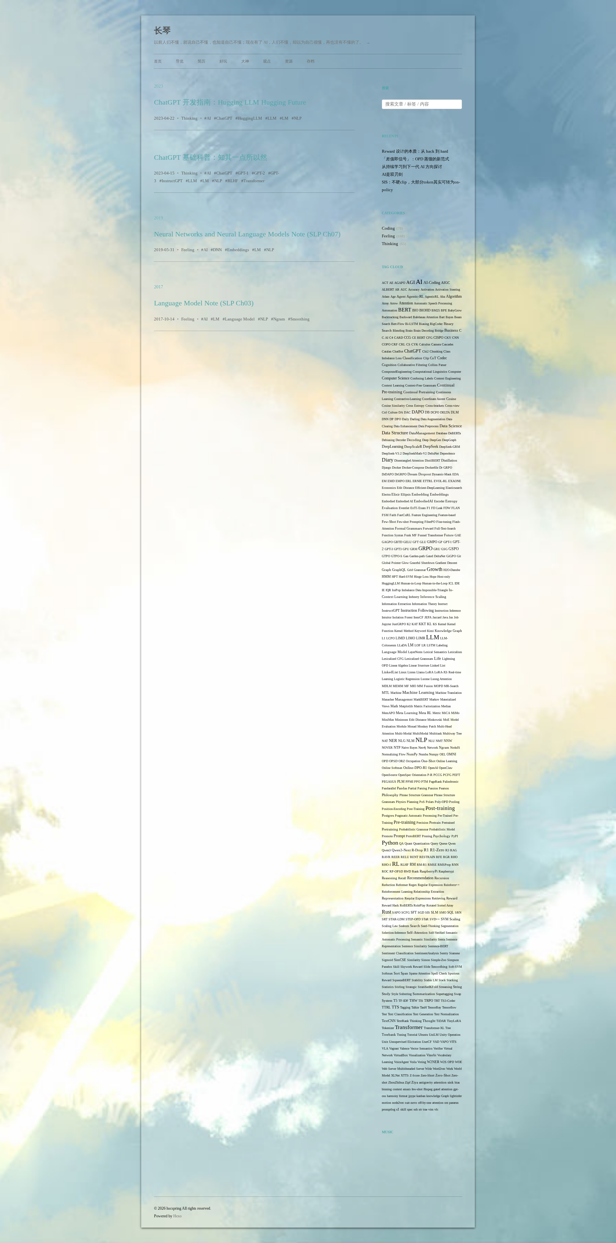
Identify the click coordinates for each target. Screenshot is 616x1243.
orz (446, 1102)
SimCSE (400, 960)
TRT (437, 1000)
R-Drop (417, 850)
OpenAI (433, 768)
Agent (401, 296)
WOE (458, 1062)
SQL (450, 912)
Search (415, 926)
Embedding (420, 494)
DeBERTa (454, 433)
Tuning (401, 1034)
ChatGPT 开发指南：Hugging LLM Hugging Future (230, 102)
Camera (436, 344)
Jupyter (386, 624)
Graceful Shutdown (422, 563)
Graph (386, 570)
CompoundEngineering (397, 371)
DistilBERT (432, 460)
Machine (395, 692)
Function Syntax (392, 535)
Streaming (445, 987)
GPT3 (398, 549)
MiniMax (388, 719)
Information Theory (424, 604)
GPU (406, 549)
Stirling (400, 987)
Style (394, 994)
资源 (289, 61)
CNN (455, 337)
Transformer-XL (434, 1028)
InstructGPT (172, 180)
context (397, 1089)
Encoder (439, 501)
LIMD (400, 638)
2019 (158, 218)
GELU (407, 542)
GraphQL (399, 570)
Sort (397, 973)
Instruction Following (417, 611)
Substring (405, 994)
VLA (385, 1048)
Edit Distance (405, 488)
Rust (386, 912)
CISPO (438, 337)
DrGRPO (400, 474)
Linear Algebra (398, 665)
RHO (454, 857)
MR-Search (451, 686)
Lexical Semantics (435, 652)
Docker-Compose (413, 467)
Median (446, 706)
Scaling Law (390, 926)
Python (390, 842)
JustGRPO (399, 624)
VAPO (444, 1041)
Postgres (388, 815)
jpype (411, 1096)
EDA (455, 474)
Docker (396, 467)
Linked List (437, 665)
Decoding (414, 440)
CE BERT (418, 337)
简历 (201, 61)
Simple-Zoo (438, 960)
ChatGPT (224, 118)
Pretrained (448, 822)
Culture (393, 412)
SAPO (396, 912)
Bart (442, 317)
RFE (439, 857)
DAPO (418, 412)
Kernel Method (404, 631)
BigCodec (436, 324)
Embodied (388, 501)
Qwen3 (386, 850)
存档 (310, 61)
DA (400, 412)
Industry (414, 597)
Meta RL (425, 713)
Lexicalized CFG (393, 658)
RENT (414, 857)
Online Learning (446, 761)
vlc (436, 1109)
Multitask (435, 733)
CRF (394, 344)
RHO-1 (386, 864)
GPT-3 (389, 549)
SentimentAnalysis (427, 953)
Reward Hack (390, 905)
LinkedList (390, 672)
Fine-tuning (443, 522)
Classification (412, 358)
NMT (439, 741)
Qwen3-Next (401, 850)
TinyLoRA (454, 1021)
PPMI (409, 781)
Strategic (411, 987)
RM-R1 (422, 864)
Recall (402, 878)
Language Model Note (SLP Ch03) (203, 303)
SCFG (405, 912)
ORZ (401, 761)
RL (395, 864)
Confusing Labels (421, 378)
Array (385, 303)
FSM (385, 515)
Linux (402, 672)
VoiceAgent (401, 1062)
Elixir (395, 494)
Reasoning (389, 878)
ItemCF (419, 617)
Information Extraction (396, 604)
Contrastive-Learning (407, 399)
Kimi (430, 631)
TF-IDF (403, 1000)
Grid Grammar (416, 570)
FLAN (455, 508)
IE (383, 590)
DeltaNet (433, 453)
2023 (158, 86)
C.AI (385, 337)
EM (384, 481)
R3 (447, 850)
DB (427, 412)
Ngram (279, 319)
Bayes (449, 317)
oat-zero (411, 1102)
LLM (272, 118)
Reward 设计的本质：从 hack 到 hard (415, 151)
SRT (385, 919)
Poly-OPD (441, 802)
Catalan (386, 351)
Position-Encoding (394, 809)
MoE (446, 719)
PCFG (447, 775)
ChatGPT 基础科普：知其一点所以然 (210, 157)
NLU (431, 741)
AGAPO (399, 283)
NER (393, 740)
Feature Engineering (424, 515)
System (387, 1000)
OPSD (393, 761)
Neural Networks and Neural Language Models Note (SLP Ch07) (247, 234)
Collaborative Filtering (412, 365)
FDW (446, 508)
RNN (455, 864)
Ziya (414, 1082)
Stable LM (431, 980)
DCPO (435, 412)
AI (209, 118)
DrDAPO (388, 474)
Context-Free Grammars (420, 385)
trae (425, 1109)
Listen (411, 672)
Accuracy (414, 289)
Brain (409, 330)
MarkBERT (421, 699)
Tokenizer (388, 1028)
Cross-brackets (434, 405)
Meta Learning (407, 713)
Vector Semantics (421, 1048)
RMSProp (444, 864)
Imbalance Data (411, 590)
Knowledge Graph (448, 631)
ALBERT (388, 289)
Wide (428, 1068)
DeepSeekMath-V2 (415, 453)
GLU (423, 542)
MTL (385, 692)
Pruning (427, 836)
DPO (398, 419)
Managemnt (404, 699)
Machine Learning (418, 692)
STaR (425, 919)
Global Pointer (391, 563)
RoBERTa (406, 905)
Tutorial (412, 1034)
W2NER (433, 1062)
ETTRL (428, 481)
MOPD (438, 686)
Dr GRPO (445, 467)
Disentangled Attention (409, 460)
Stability (417, 980)
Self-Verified (437, 932)
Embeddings (238, 249)
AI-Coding (432, 282)
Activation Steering (447, 289)
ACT (385, 283)
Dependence (447, 453)
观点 (267, 61)
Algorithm (454, 296)
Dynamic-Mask (441, 474)
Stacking (452, 980)
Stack (442, 980)
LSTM (431, 645)
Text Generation (423, 1014)
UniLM (434, 1034)
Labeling (442, 645)
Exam (422, 508)
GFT (416, 542)
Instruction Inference (448, 610)
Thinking (189, 118)
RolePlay (419, 905)
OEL (443, 754)
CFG (429, 337)
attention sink (444, 1082)
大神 (245, 61)
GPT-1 (243, 173)
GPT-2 (259, 173)
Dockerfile (431, 467)
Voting (421, 1062)
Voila (413, 1062)
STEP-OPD (413, 919)
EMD (391, 481)
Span (404, 973)
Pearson (444, 788)
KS (435, 624)
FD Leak (436, 508)
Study (386, 994)
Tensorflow (449, 1007)
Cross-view (452, 405)
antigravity (426, 1082)
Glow (405, 563)
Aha (442, 296)
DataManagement (422, 433)
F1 (428, 508)
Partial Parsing (417, 788)
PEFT (456, 775)
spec (410, 1109)
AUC (403, 289)
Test (384, 1014)
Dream (412, 474)
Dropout (424, 474)
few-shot (417, 1089)
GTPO (386, 556)
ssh (416, 1109)
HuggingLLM (250, 118)
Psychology (441, 836)
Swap (457, 994)
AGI (410, 282)
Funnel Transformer (430, 535)
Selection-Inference (394, 932)
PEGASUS (389, 781)
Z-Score (415, 1075)
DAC (407, 412)
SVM (445, 919)
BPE (444, 310)
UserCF (427, 1041)
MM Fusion (425, 686)
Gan (405, 556)
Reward (452, 898)
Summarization (424, 994)
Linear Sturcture (419, 665)
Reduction (388, 885)
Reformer (402, 885)
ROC (385, 871)
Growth (434, 569)
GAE (458, 535)
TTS (395, 1007)
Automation (389, 310)
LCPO (390, 638)
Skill (396, 966)
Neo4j (422, 747)
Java (445, 617)
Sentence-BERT (438, 946)
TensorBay (434, 1007)
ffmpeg (428, 1089)
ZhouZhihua (396, 1082)
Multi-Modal (403, 733)
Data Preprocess (428, 426)
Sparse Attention (419, 973)
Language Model (240, 319)
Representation (393, 898)
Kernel (442, 624)
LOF (418, 645)
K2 (409, 624)
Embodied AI (404, 501)
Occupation (413, 761)
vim (430, 1109)
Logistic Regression (407, 679)
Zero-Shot (442, 1075)
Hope (433, 576)
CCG (407, 337)
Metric (436, 713)
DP (391, 419)
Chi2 (425, 351)
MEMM (398, 686)
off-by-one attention (430, 1102)
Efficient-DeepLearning (430, 488)
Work (449, 1068)
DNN (217, 249)
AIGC (445, 283)
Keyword (420, 631)
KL (429, 624)
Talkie (415, 1007)
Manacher (388, 699)
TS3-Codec (448, 1000)
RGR (446, 857)
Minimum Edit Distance (410, 719)
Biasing (424, 324)
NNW (448, 741)
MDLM (387, 686)
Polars (430, 802)
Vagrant (394, 1048)
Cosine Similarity (393, 405)
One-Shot (428, 761)
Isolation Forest (402, 617)
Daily (405, 419)
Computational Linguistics (430, 371)
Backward (405, 317)
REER (395, 857)
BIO (415, 310)
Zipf (407, 1082)
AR (397, 289)
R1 (426, 850)
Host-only (443, 576)
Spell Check (439, 973)
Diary (387, 460)
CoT (433, 358)
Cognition (389, 365)
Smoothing (300, 319)
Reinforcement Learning (397, 891)
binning (387, 1089)
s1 (397, 1109)
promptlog (388, 1109)
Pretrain (435, 822)
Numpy (434, 754)
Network (432, 747)
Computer (454, 371)
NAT (385, 741)
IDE (457, 583)
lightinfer (456, 1096)
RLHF (232, 180)
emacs (407, 1089)
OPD (385, 761)
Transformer (254, 180)
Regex (413, 885)
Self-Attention (417, 932)
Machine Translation (448, 692)
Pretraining (390, 829)
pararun (453, 1102)
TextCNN (389, 1021)
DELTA (445, 412)
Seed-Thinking (430, 926)
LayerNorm (415, 652)
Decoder (401, 440)
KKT (422, 624)
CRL (402, 344)
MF (406, 686)
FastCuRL (404, 515)
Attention (406, 303)
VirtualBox (401, 1055)
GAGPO (387, 542)
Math (394, 706)
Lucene (425, 679)
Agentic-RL (415, 296)
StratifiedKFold (428, 987)
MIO (413, 686)
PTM (424, 781)
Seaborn (404, 926)
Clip (426, 358)
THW (413, 1000)
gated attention (442, 1089)
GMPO (432, 542)
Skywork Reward (411, 966)
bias (457, 1082)
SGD (421, 912)
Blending (399, 330)
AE (391, 283)
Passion (433, 788)
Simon (425, 960)
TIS (420, 1000)
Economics (389, 488)
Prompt (399, 836)
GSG (444, 549)
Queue (443, 843)
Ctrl (384, 412)
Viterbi (431, 1055)
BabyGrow (455, 310)
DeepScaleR (413, 446)
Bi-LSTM (411, 324)
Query (434, 843)
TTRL (386, 1007)
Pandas (402, 788)
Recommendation (420, 878)
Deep (425, 440)
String (457, 987)
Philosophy (390, 795)
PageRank (435, 781)
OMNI (451, 754)
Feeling (187, 249)
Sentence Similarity (414, 946)
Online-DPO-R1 (415, 768)
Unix (385, 1041)
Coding (388, 228)
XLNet (395, 1075)
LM (285, 118)
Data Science (451, 425)
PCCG (437, 775)
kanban (420, 1096)
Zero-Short (427, 1075)
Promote (387, 836)
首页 (158, 61)
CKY (447, 337)
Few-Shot (389, 522)
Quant (408, 843)
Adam (385, 296)
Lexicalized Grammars (419, 658)
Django (386, 467)
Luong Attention (441, 679)
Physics (401, 802)
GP (440, 542)
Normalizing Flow (394, 754)
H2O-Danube (451, 570)
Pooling (454, 802)
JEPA (428, 617)
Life (437, 658)
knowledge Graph (437, 1096)
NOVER (387, 747)
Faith (392, 515)
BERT (404, 309)
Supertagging (444, 994)
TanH (423, 1007)
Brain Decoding (424, 330)
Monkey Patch (426, 726)
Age (393, 296)
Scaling (454, 919)
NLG (402, 741)
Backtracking (390, 317)
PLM (401, 781)
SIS (427, 912)
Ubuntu (423, 1034)
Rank (415, 871)
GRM (413, 549)
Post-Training (415, 809)
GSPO (454, 549)
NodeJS (455, 747)
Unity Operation (450, 1034)
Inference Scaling (433, 597)
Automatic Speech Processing (433, 303)
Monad (411, 726)
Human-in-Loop (411, 583)
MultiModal (420, 733)
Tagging (405, 1007)
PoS (422, 802)
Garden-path (417, 556)
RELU (405, 857)
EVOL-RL (440, 481)
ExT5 (413, 508)
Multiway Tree (452, 733)
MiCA (446, 713)
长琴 (162, 30)
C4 (391, 337)
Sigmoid (387, 960)
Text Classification (400, 1014)
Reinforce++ (452, 885)
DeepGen (435, 440)
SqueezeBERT (401, 980)
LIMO (410, 638)
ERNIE (417, 481)
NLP (298, 118)
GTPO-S (396, 556)
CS (408, 344)
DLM (455, 412)
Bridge (439, 330)
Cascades (447, 344)
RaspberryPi (429, 871)
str (420, 1109)
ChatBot (397, 351)
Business (451, 330)
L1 (383, 638)
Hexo (177, 1216)
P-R (429, 775)
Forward (428, 528)
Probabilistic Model (442, 829)
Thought (429, 1021)
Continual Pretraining (419, 392)
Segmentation (449, 926)
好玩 (223, 61)
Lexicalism (455, 652)
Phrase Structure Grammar (416, 795)
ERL (409, 481)
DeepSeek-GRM (449, 446)
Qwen (452, 843)
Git (459, 556)
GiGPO (451, 556)
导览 (180, 61)
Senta (441, 939)
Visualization (417, 1055)
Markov (434, 699)
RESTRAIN (427, 857)
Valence (404, 1048)
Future (449, 535)
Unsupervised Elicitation (405, 1041)
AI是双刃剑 (392, 174)
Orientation (419, 775)
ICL (451, 583)
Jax (451, 617)
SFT (414, 912)
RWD (407, 871)
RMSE (432, 864)
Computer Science (395, 378)
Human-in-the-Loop (435, 583)
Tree (448, 1028)
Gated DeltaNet (435, 556)
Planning (412, 802)
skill (403, 1109)
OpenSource (389, 775)
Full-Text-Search (445, 528)
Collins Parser (437, 365)
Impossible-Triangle (435, 590)
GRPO (425, 548)
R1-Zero (437, 850)
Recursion (441, 878)
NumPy (412, 754)
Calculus (424, 344)
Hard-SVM (406, 576)
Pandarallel (389, 788)
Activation (427, 289)
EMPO (400, 481)
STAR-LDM (397, 919)
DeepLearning (392, 447)
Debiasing (388, 440)
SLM (434, 912)
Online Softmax (392, 768)
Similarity (413, 960)
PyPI (454, 836)
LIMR (420, 638)
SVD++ (435, 919)
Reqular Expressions (418, 898)
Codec (442, 358)
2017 (158, 287)
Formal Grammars (408, 528)
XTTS (405, 1075)
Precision (422, 822)
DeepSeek (430, 447)
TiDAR (441, 1021)
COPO (386, 344)
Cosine (451, 399)
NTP (397, 747)
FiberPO (429, 522)
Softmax (387, 973)
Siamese (454, 953)
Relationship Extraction (429, 891)
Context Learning (393, 385)
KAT (415, 624)
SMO (442, 912)
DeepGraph (449, 440)
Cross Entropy (415, 405)
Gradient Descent (446, 563)
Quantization (421, 843)
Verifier (438, 1048)
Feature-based (447, 515)
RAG (453, 850)
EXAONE (454, 481)
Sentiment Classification (398, 953)
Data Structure (395, 432)
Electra (386, 494)
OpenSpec (404, 775)
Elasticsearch (454, 488)
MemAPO (388, 713)
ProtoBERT (413, 836)
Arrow (394, 303)
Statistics (388, 987)
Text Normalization (446, 1014)
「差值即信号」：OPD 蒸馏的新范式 (415, 159)
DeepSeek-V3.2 (392, 453)
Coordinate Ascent (433, 399)
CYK (414, 344)
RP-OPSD (396, 871)
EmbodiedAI (423, 501)
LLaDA (402, 645)
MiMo (455, 713)
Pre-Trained (445, 815)
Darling (415, 419)
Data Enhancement (405, 426)
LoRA (429, 672)
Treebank (389, 1034)
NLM (410, 741)
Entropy (451, 501)
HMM (386, 576)
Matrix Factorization (427, 706)
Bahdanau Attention (425, 317)
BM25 (436, 310)
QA (401, 843)
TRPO (428, 1000)
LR (424, 645)
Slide (427, 966)
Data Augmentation (433, 419)
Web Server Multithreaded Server (403, 1068)
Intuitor (386, 617)
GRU (436, 549)
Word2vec (439, 1068)
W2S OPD (447, 1062)
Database (441, 433)
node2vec (398, 1102)
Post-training (440, 808)
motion (386, 1102)
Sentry (444, 953)
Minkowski (434, 719)
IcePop (396, 590)
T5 (395, 1000)
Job (456, 617)
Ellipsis (406, 494)
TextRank (403, 1021)
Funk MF (410, 535)
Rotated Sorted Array (439, 905)
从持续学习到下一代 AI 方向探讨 (412, 166)
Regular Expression (430, 885)
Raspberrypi (446, 871)
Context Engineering (447, 378)
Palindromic (450, 781)
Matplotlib (406, 706)
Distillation (449, 460)
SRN (458, 912)
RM (413, 865)
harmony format (397, 1096)
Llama (420, 672)
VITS (453, 1041)
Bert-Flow (397, 324)
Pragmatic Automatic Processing (416, 815)
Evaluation (390, 508)
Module (401, 726)
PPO (417, 781)
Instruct (443, 604)
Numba (423, 754)
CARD (398, 337)
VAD (436, 1041)
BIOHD (425, 310)
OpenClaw (445, 768)
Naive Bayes (409, 747)
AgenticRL (432, 296)
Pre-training (404, 822)
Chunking (436, 351)
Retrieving (438, 898)
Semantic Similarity (424, 939)
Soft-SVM (455, 966)
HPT (395, 576)
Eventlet (404, 508)
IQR (388, 590)
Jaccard (436, 617)
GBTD (398, 542)
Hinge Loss (421, 576)
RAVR (386, 857)
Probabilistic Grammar (413, 829)
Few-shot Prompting (410, 522)
